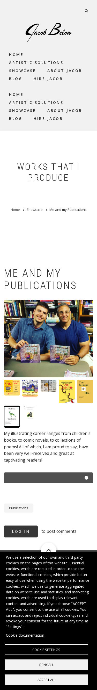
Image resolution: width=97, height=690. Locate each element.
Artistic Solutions (36, 102)
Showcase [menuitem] (22, 70)
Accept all (46, 679)
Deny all (46, 664)
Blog (15, 118)
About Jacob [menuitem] (64, 70)
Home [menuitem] (16, 54)
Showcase (22, 110)
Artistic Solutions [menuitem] (36, 62)
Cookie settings (46, 649)
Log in (21, 531)
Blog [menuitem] (15, 78)
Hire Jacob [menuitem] (48, 78)
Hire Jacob (48, 118)
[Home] (49, 32)
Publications (18, 508)
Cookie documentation (25, 635)
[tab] (48, 478)
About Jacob (64, 110)
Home (16, 94)
